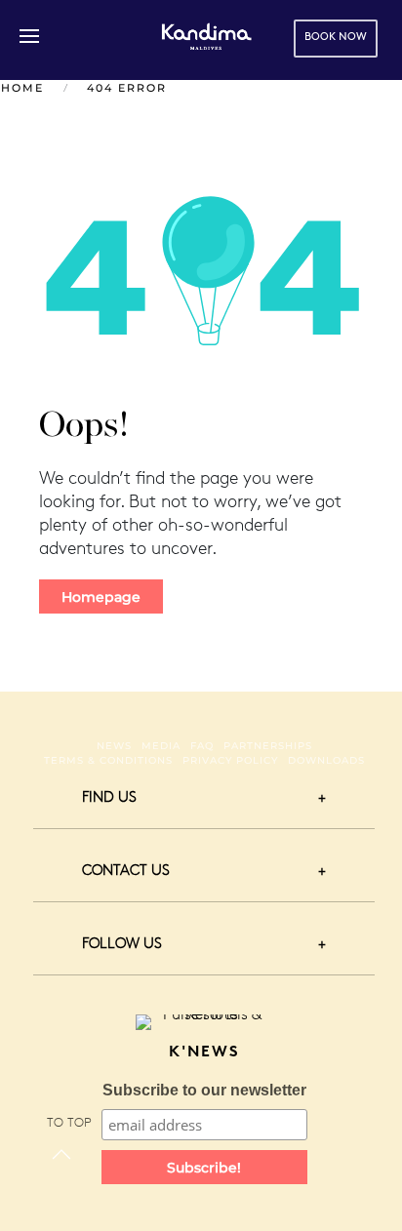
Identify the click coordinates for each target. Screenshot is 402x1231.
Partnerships (267, 745)
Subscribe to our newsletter (204, 1090)
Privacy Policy (230, 760)
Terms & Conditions (108, 760)
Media (161, 745)
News (114, 745)
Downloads (326, 760)
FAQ (202, 745)
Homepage (101, 597)
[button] (29, 36)
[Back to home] (206, 36)
